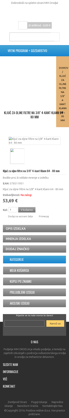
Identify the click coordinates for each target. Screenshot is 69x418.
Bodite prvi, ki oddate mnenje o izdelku (26, 177)
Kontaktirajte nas (53, 405)
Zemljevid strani (17, 402)
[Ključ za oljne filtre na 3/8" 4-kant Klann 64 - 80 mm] (34, 138)
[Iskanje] (55, 37)
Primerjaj (44, 216)
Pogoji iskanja (39, 402)
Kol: (5, 209)
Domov (63, 68)
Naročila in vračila (27, 405)
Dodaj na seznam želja (20, 216)
